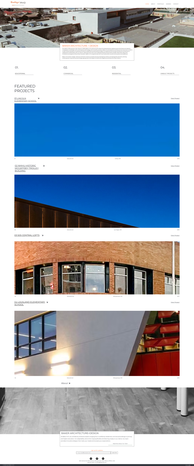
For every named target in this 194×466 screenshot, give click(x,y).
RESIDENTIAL (70, 296)
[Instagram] (91, 458)
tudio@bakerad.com (101, 462)
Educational (70, 378)
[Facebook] (97, 458)
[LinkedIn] (103, 458)
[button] (153, 4)
